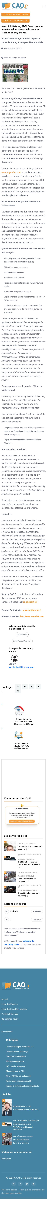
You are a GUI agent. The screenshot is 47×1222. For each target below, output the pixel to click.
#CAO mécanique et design (15, 14)
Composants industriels (27, 890)
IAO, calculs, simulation (15, 1066)
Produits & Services (9, 1014)
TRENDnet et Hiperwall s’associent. (23, 1128)
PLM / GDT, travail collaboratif (18, 1076)
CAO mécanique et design (27, 872)
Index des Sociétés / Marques (14, 1009)
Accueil (4, 999)
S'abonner (37, 911)
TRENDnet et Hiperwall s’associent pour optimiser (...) (29, 864)
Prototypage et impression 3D (19, 1081)
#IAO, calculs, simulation (15, 21)
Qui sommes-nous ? (9, 1019)
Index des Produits (9, 1004)
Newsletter (6, 1159)
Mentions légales (9, 1189)
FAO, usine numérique (26, 876)
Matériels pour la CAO (27, 844)
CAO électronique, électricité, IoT (29, 855)
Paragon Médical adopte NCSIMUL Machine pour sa (21, 746)
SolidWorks (22, 634)
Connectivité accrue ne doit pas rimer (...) (30, 847)
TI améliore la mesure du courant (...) (29, 894)
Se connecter (7, 1032)
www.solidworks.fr (32, 610)
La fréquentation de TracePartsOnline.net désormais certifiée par (23, 722)
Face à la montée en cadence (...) (27, 880)
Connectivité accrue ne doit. (26, 1109)
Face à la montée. (21, 1143)
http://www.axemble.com (32, 616)
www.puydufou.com (11, 172)
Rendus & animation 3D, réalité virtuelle (22, 1086)
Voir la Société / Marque (21, 667)
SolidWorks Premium (22, 641)
